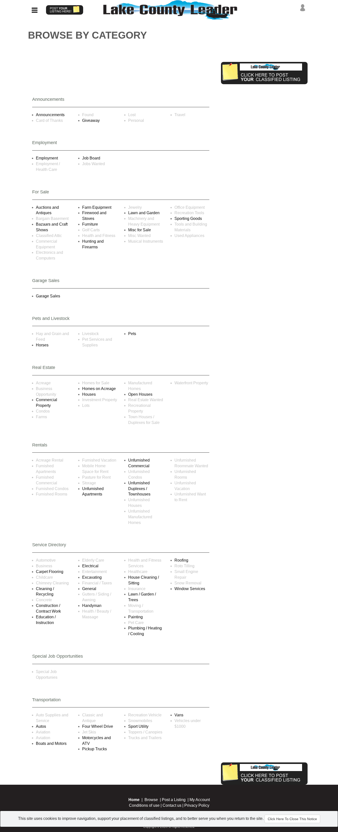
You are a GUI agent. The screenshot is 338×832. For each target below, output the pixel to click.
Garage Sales (48, 296)
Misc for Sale (139, 230)
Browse (151, 800)
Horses (42, 345)
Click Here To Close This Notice (292, 819)
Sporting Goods (188, 218)
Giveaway (91, 120)
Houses (89, 394)
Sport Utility (138, 726)
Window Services (189, 589)
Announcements (50, 115)
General (89, 589)
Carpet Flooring (49, 572)
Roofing (181, 560)
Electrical (90, 566)
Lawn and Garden (144, 213)
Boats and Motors (51, 743)
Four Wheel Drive (97, 726)
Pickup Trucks (94, 749)
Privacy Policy (196, 805)
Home (134, 800)
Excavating (92, 577)
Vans (178, 715)
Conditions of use (144, 805)
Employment (47, 158)
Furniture (90, 224)
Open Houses (140, 394)
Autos (41, 726)
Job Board (91, 158)
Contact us (172, 805)
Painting (135, 617)
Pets (132, 334)
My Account (200, 800)
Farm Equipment (96, 207)
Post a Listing (174, 800)
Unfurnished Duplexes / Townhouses (139, 488)
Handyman (91, 605)
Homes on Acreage (99, 389)
